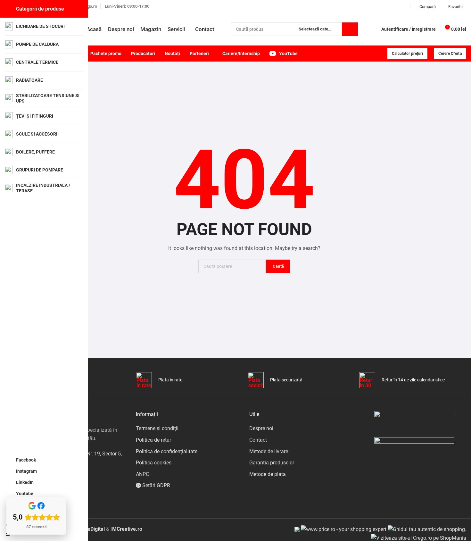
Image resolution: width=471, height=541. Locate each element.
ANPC (142, 474)
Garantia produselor (271, 463)
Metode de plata (267, 474)
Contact (258, 440)
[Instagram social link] (389, 6)
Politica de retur (153, 440)
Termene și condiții (157, 428)
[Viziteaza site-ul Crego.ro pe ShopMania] (418, 538)
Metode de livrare (268, 451)
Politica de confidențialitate (166, 451)
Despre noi (261, 428)
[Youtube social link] (405, 6)
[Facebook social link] (381, 6)
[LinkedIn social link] (397, 6)
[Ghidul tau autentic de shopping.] (427, 529)
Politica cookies (153, 463)
